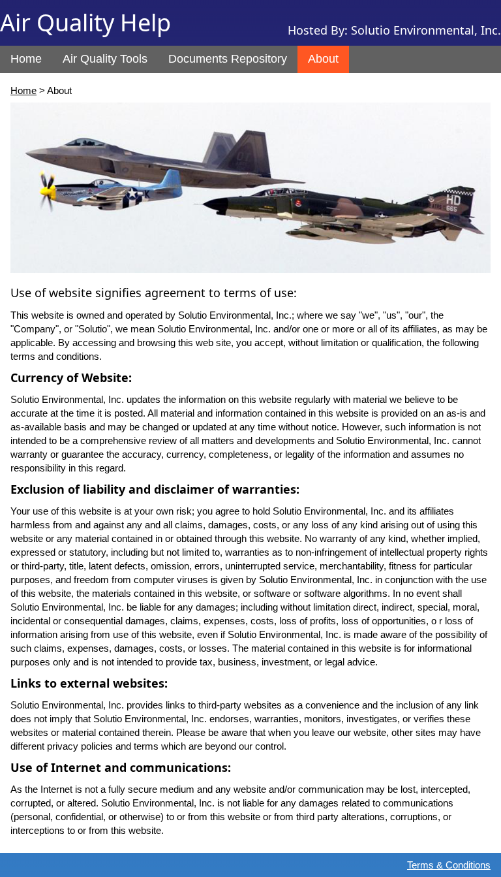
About (323, 58)
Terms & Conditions (449, 864)
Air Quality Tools (105, 58)
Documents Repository (227, 58)
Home (26, 58)
